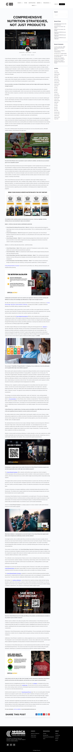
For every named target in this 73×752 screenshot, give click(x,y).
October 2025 (56, 72)
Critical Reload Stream (9, 568)
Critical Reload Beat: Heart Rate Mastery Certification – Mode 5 (19, 260)
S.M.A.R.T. (45, 326)
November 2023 (56, 97)
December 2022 (56, 112)
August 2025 (56, 75)
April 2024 (56, 92)
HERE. (6, 406)
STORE (25, 2)
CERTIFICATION (32, 2)
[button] (36, 714)
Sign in (56, 4)
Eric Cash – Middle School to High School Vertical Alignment (59, 48)
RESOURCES (46, 2)
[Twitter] (8, 745)
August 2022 (56, 118)
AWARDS (39, 2)
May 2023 (55, 107)
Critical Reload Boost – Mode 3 (12, 251)
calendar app (24, 685)
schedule (35, 683)
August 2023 (56, 102)
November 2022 (56, 113)
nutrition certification (17, 580)
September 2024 (57, 84)
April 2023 (56, 108)
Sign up (62, 4)
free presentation (12, 398)
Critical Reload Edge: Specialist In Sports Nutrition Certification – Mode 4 (21, 255)
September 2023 (57, 100)
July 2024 (55, 87)
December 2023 (56, 95)
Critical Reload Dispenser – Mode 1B (13, 232)
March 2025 (56, 77)
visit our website (17, 709)
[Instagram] (14, 745)
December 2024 (56, 80)
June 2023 (56, 105)
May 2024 (55, 90)
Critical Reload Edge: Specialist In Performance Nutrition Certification (34, 549)
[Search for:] (60, 15)
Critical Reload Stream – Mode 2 (13, 248)
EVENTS (19, 2)
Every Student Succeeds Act (22, 316)
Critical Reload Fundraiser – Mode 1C (14, 238)
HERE (27, 323)
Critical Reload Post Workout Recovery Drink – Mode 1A (17, 227)
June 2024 (56, 89)
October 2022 (56, 115)
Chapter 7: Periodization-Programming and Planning (59, 61)
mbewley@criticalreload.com (30, 709)
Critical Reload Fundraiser (12, 472)
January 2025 (56, 79)
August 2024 (56, 85)
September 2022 (57, 117)
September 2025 (57, 74)
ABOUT (33, 5)
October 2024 (56, 82)
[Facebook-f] (11, 745)
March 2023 (56, 110)
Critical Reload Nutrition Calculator (12, 265)
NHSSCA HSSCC (64, 53)
